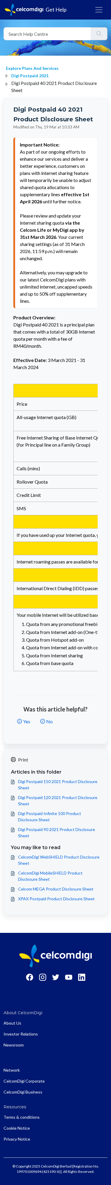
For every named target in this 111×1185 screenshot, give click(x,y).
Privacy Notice (17, 1138)
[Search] (99, 33)
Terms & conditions (22, 1117)
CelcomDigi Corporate (24, 1080)
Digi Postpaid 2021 (30, 75)
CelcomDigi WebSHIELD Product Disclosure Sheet (58, 860)
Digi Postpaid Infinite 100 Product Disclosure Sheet (49, 816)
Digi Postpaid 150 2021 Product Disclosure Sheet (57, 784)
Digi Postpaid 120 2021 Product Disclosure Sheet (57, 800)
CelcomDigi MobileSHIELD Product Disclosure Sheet (50, 876)
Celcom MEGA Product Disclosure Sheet (56, 888)
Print (23, 759)
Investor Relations (21, 1033)
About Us (12, 1022)
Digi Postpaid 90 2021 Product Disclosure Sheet (56, 832)
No (49, 721)
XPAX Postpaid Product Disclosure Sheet (56, 898)
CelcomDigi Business (23, 1091)
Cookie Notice (17, 1128)
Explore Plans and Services (32, 68)
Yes (26, 721)
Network (12, 1070)
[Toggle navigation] (98, 10)
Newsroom (14, 1044)
